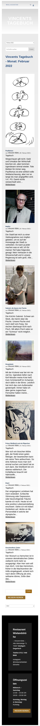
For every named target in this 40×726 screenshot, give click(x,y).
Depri (7, 483)
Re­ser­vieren (15, 597)
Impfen (7, 226)
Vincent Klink (13, 153)
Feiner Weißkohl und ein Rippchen (17, 443)
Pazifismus (9, 151)
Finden (31, 49)
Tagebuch (9, 155)
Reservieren (22, 711)
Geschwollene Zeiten (12, 547)
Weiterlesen (10, 184)
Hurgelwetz (9, 364)
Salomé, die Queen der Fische (16, 308)
